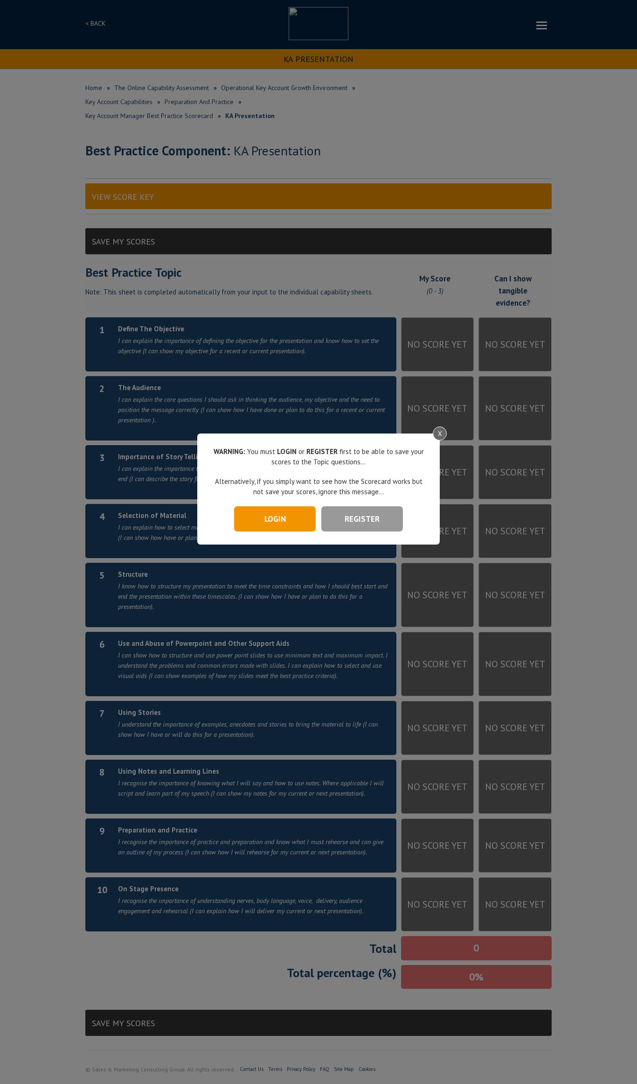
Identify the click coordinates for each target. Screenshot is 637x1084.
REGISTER (362, 519)
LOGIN (275, 519)
